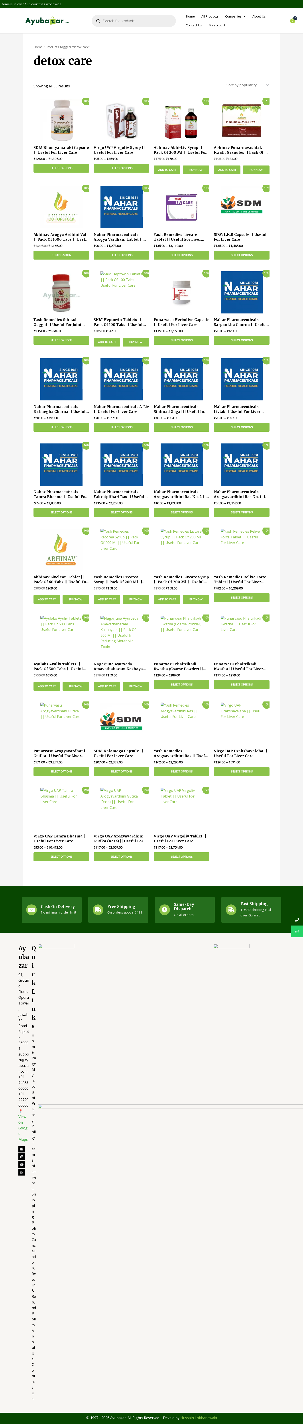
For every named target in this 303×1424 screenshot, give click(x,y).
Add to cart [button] (167, 170)
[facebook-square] (24, 1149)
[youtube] (24, 1164)
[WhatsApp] (297, 931)
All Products (209, 16)
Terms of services (34, 1166)
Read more (61, 255)
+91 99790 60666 (23, 1099)
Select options (61, 168)
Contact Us (194, 25)
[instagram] (24, 1156)
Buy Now (196, 170)
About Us (259, 16)
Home (190, 16)
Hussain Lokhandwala (198, 1417)
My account (217, 25)
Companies (233, 16)
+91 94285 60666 (23, 1082)
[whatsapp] (22, 1172)
